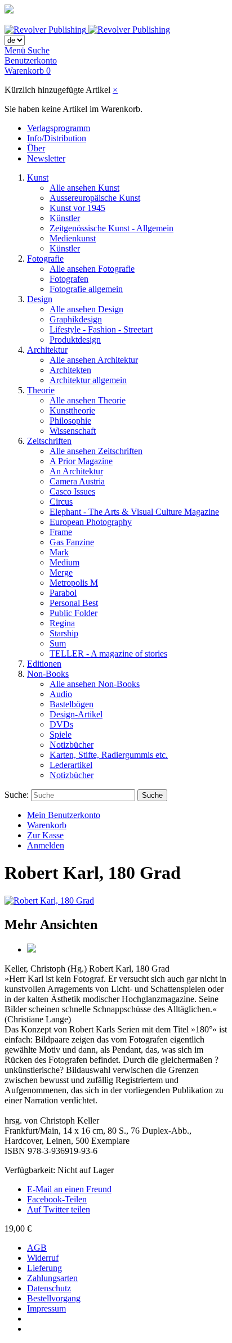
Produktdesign (75, 339)
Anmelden (45, 845)
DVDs (61, 724)
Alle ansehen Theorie (88, 400)
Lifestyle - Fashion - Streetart (101, 329)
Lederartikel (71, 765)
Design (39, 299)
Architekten (70, 370)
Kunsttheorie (72, 410)
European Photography (91, 522)
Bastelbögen (71, 704)
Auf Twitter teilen (58, 1209)
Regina (62, 623)
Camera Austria (77, 481)
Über (36, 148)
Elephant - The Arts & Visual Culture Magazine (134, 511)
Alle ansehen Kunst (84, 187)
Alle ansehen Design (86, 309)
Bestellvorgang (54, 1298)
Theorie (41, 390)
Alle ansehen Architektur (94, 360)
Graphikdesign (76, 319)
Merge (61, 572)
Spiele (61, 734)
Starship (64, 633)
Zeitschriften (49, 441)
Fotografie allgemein (86, 289)
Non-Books (48, 674)
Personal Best (74, 603)
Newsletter (46, 158)
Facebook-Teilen (57, 1199)
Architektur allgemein (88, 380)
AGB (37, 1247)
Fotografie (45, 258)
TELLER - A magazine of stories (108, 653)
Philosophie (70, 420)
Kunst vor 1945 (77, 208)
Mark (59, 552)
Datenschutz (49, 1288)
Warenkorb (46, 825)
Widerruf (43, 1258)
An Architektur (76, 471)
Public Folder (73, 613)
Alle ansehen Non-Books (95, 684)
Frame (61, 532)
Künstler (65, 218)
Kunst (37, 177)
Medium (64, 562)
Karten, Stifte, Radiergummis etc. (109, 755)
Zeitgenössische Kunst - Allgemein (111, 228)
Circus (61, 501)
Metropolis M (74, 582)
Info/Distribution (56, 138)
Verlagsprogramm (58, 128)
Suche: (17, 794)
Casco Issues (72, 491)
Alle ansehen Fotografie (92, 268)
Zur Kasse (45, 835)
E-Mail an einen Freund (69, 1189)
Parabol (63, 593)
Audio (61, 694)
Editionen (44, 663)
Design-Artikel (76, 714)
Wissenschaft (73, 430)
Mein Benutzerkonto (63, 815)
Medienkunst (73, 238)
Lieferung (44, 1268)
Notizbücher (71, 744)
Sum (58, 643)
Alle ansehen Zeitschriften (96, 451)
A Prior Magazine (81, 461)
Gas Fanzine (72, 542)
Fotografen (69, 279)
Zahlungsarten (52, 1278)
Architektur (47, 349)
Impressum (46, 1308)
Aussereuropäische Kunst (95, 198)
